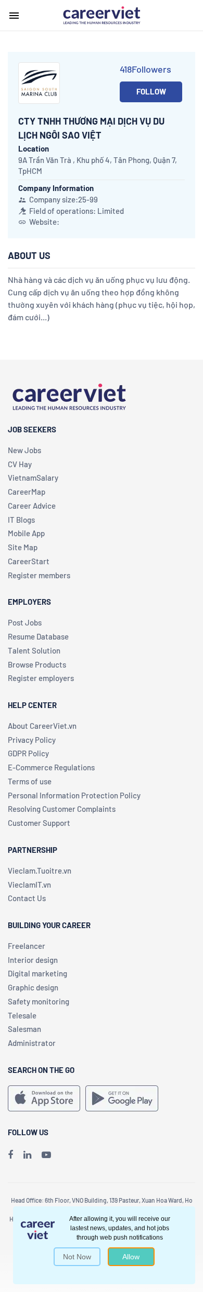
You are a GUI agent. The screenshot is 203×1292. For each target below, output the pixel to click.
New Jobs (24, 450)
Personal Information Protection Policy (74, 795)
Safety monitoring (38, 1001)
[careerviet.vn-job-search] (44, 1098)
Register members (39, 575)
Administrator (32, 1043)
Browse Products (37, 664)
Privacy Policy (32, 739)
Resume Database (38, 636)
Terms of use (30, 781)
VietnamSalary (33, 477)
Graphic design (33, 987)
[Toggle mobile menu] (14, 15)
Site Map (22, 547)
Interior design (33, 959)
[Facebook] (10, 1154)
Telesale (22, 1015)
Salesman (24, 1028)
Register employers (41, 678)
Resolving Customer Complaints (62, 808)
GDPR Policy (28, 753)
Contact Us (27, 898)
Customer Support (39, 822)
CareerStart (28, 561)
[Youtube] (46, 1154)
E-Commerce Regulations (51, 767)
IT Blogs (21, 519)
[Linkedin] (27, 1154)
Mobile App (26, 533)
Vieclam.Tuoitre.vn (39, 870)
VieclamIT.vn (29, 884)
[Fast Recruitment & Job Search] (101, 14)
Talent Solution (34, 650)
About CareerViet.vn (42, 725)
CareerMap (26, 491)
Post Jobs (25, 622)
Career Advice (32, 505)
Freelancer (26, 945)
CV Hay (20, 464)
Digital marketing (37, 973)
